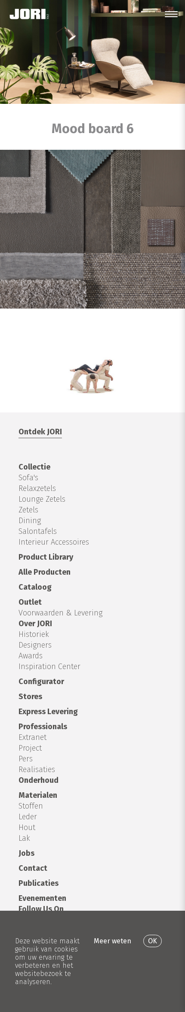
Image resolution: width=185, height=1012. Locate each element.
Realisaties (36, 769)
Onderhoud (38, 780)
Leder (27, 816)
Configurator (41, 681)
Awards (30, 656)
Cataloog (35, 587)
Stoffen (30, 806)
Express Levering (48, 711)
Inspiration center (49, 666)
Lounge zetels (41, 499)
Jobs (26, 853)
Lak (24, 838)
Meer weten (112, 941)
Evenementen (42, 898)
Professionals (42, 726)
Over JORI (35, 623)
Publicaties (38, 883)
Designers (35, 645)
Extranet (32, 737)
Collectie (34, 467)
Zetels (28, 510)
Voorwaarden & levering (60, 613)
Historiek (33, 634)
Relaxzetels (37, 488)
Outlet (30, 602)
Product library (45, 557)
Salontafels (37, 531)
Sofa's (28, 477)
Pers (25, 759)
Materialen (37, 795)
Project (30, 748)
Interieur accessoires (53, 542)
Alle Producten (44, 572)
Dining (29, 520)
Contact (32, 868)
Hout (26, 827)
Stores (30, 696)
